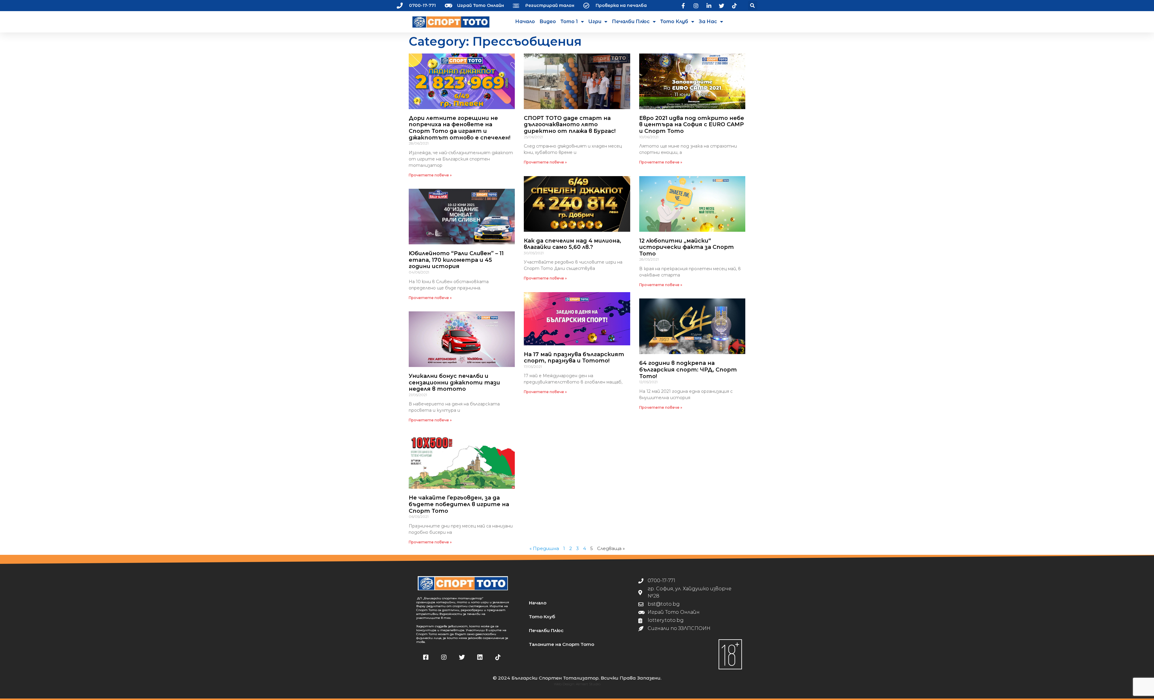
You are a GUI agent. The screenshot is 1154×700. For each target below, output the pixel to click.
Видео (547, 21)
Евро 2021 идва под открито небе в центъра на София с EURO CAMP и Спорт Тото (691, 124)
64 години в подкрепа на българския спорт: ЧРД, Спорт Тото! (688, 369)
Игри (594, 21)
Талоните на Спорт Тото (561, 644)
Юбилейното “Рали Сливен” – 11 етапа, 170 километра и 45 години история (456, 260)
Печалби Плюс (631, 21)
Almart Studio (588, 684)
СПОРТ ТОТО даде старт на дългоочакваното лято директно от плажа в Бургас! (569, 124)
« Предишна (544, 548)
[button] (752, 5)
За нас (708, 21)
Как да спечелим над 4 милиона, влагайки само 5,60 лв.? (572, 244)
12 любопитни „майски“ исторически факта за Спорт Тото (686, 247)
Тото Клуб (674, 21)
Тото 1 (569, 21)
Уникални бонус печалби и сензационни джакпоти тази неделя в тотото (454, 382)
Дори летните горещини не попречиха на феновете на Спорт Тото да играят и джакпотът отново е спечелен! (459, 128)
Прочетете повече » (430, 175)
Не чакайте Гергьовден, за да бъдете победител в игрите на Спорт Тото (459, 504)
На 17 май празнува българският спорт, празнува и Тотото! (574, 357)
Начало (525, 21)
